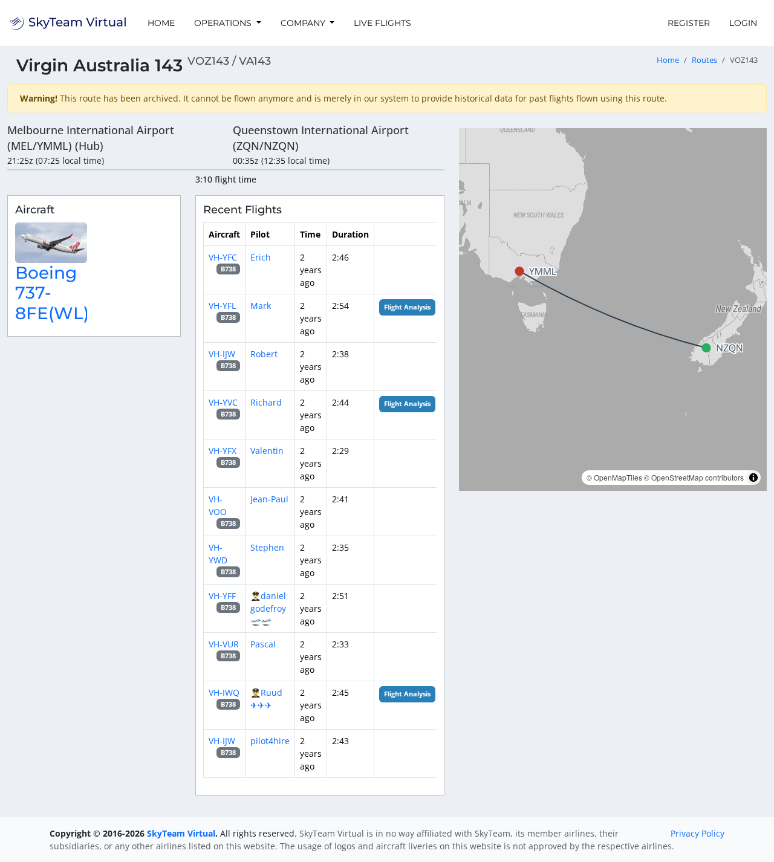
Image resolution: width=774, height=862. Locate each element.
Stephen (267, 547)
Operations (224, 23)
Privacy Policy (697, 833)
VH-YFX (222, 450)
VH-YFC (223, 257)
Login (743, 23)
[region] (613, 309)
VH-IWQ (224, 692)
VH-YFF (222, 595)
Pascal (263, 644)
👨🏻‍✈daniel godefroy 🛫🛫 (268, 608)
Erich (260, 257)
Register (689, 23)
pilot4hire (270, 741)
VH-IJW (222, 354)
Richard (266, 402)
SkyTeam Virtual (181, 833)
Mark (260, 305)
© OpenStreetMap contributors (694, 477)
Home (161, 23)
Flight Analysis (407, 307)
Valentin (267, 450)
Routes (704, 60)
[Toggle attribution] (753, 477)
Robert (264, 354)
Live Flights (382, 23)
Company (304, 23)
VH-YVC (223, 402)
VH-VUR (224, 644)
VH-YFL (222, 305)
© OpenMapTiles (614, 477)
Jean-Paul (269, 499)
